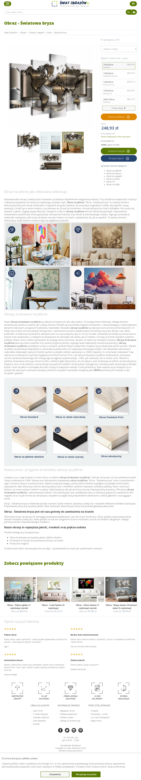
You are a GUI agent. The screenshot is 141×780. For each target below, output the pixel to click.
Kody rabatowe (39, 720)
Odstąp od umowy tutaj (70, 720)
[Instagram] (73, 730)
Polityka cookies (67, 717)
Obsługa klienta (40, 705)
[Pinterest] (80, 730)
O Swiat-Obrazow (40, 714)
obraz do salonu (113, 173)
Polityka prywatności (68, 714)
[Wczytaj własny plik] (134, 12)
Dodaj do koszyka (116, 151)
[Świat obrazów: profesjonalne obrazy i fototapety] (70, 3)
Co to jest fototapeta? (100, 717)
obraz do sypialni (114, 176)
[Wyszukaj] (128, 12)
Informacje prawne (69, 705)
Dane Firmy (38, 710)
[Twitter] (67, 730)
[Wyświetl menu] (7, 3)
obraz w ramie (113, 178)
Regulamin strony (67, 710)
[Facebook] (60, 730)
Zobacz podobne (116, 116)
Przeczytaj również (99, 705)
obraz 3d (110, 181)
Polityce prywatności (65, 766)
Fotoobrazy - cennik (99, 714)
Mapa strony (96, 720)
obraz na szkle (113, 184)
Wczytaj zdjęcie (116, 158)
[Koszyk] (133, 3)
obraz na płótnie (113, 170)
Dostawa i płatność (41, 717)
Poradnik (94, 710)
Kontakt (36, 724)
